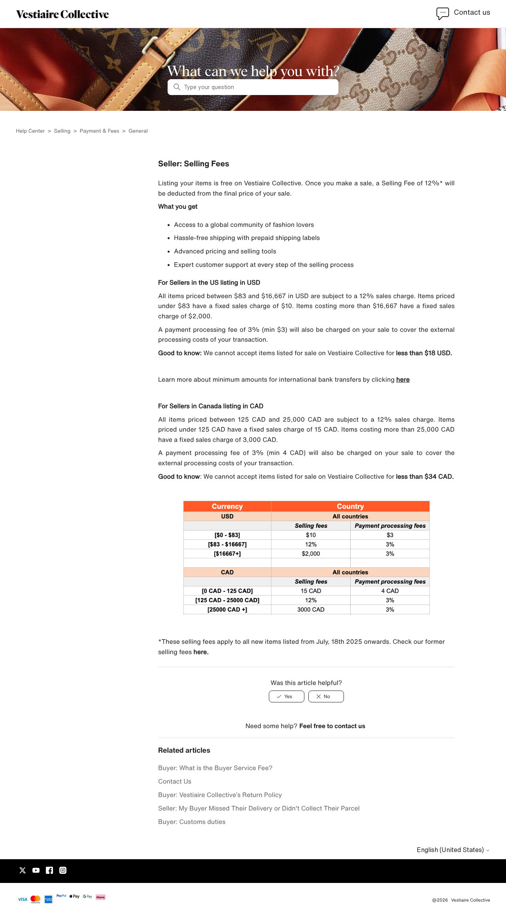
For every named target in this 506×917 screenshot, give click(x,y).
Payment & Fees (99, 130)
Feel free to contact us (332, 726)
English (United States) (451, 850)
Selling (62, 130)
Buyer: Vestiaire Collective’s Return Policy (220, 794)
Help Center (31, 130)
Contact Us (174, 781)
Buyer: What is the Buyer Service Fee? (215, 768)
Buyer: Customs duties (191, 821)
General (138, 130)
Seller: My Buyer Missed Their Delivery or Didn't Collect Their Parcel (259, 808)
